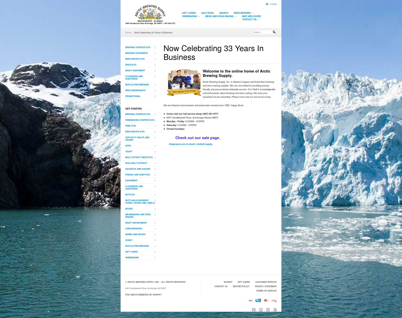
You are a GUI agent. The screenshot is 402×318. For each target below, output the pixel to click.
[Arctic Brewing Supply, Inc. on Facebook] (253, 309)
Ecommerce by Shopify (148, 294)
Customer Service (266, 281)
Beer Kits (130, 64)
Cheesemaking (133, 228)
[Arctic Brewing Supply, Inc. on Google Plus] (275, 309)
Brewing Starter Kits (137, 47)
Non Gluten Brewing (137, 84)
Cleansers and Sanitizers (134, 77)
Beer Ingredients (135, 90)
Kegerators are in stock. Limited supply (190, 144)
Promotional (133, 96)
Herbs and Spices (135, 234)
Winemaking (190, 16)
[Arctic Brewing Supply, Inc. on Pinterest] (268, 309)
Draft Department (136, 222)
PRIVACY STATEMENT (266, 286)
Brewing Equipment (136, 53)
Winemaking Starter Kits (139, 119)
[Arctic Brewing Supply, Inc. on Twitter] (261, 309)
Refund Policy (241, 286)
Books (129, 208)
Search (223, 12)
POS (127, 294)
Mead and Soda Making (219, 16)
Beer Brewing (243, 12)
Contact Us (249, 19)
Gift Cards (189, 12)
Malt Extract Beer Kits (139, 157)
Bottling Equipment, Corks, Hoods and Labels (140, 201)
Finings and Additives (137, 174)
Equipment (131, 180)
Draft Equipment (135, 70)
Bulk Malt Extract (136, 163)
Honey (129, 240)
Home (128, 32)
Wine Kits (130, 125)
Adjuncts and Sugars (137, 168)
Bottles (130, 194)
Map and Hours (251, 16)
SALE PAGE (207, 12)
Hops (128, 145)
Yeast (128, 151)
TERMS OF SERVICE (266, 290)
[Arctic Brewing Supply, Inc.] (150, 15)
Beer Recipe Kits (135, 58)
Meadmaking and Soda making (138, 215)
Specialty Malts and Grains (137, 138)
